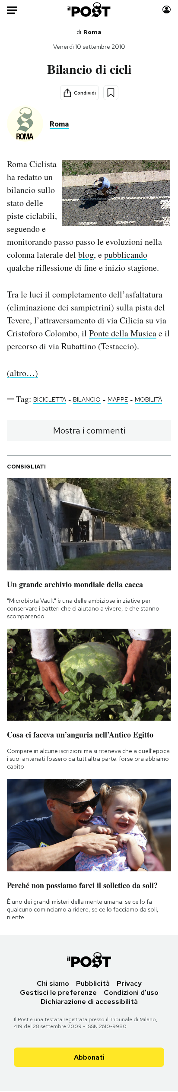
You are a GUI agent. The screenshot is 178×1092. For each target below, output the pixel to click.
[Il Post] (89, 9)
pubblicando (125, 254)
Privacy (129, 983)
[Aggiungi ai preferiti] (111, 92)
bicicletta (49, 399)
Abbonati (89, 1057)
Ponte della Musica (122, 333)
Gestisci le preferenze (58, 992)
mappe (118, 399)
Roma (92, 32)
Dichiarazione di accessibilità (89, 1001)
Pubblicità (93, 983)
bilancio (87, 399)
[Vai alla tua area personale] (166, 9)
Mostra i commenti (89, 430)
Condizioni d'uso (131, 992)
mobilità (148, 399)
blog (86, 254)
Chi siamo (53, 983)
